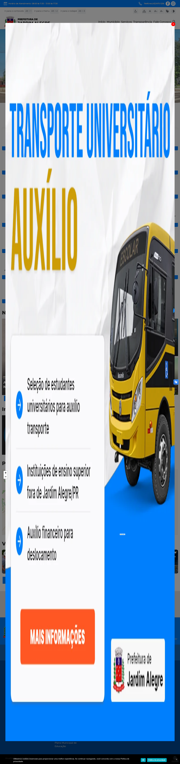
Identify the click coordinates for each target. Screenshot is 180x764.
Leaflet (123, 534)
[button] (6, 473)
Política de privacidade (156, 760)
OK (143, 760)
